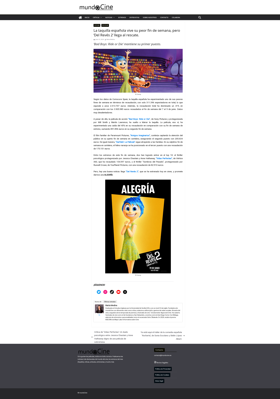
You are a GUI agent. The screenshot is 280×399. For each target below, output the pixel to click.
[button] (100, 17)
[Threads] (125, 292)
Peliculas (105, 25)
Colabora (176, 17)
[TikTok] (112, 292)
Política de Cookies (162, 375)
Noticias (108, 17)
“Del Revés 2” (132, 171)
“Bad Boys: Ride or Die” (139, 119)
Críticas (96, 17)
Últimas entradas (110, 302)
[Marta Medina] (99, 306)
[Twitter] (99, 292)
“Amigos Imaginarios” (139, 135)
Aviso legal (159, 381)
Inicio (87, 17)
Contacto (164, 17)
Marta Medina (110, 39)
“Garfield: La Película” (125, 142)
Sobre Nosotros (150, 17)
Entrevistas (134, 17)
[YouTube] (118, 292)
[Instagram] (105, 292)
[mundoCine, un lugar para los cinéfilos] (80, 17)
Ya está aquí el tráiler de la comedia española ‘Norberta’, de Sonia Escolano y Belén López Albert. (161, 335)
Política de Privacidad (163, 369)
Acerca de (98, 302)
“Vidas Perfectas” (164, 158)
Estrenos (122, 17)
